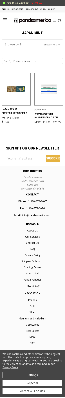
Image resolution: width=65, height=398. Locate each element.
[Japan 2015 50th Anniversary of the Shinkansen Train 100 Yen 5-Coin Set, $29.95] (48, 89)
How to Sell (32, 273)
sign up (51, 9)
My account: (32, 9)
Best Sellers (32, 330)
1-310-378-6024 (35, 208)
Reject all (32, 383)
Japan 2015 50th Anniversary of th (47, 115)
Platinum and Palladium (32, 318)
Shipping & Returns (32, 261)
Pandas (32, 300)
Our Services (32, 236)
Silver (32, 312)
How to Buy (32, 285)
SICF (32, 343)
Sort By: (8, 61)
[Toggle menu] (5, 20)
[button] (32, 44)
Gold (32, 306)
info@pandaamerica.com (36, 215)
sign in (43, 9)
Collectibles (32, 324)
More (32, 337)
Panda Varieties (32, 279)
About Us (32, 230)
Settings (32, 375)
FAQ (32, 249)
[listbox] (25, 61)
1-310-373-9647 (17, 9)
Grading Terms (32, 267)
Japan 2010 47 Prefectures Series (16, 111)
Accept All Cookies (32, 391)
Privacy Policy (32, 255)
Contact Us (32, 243)
